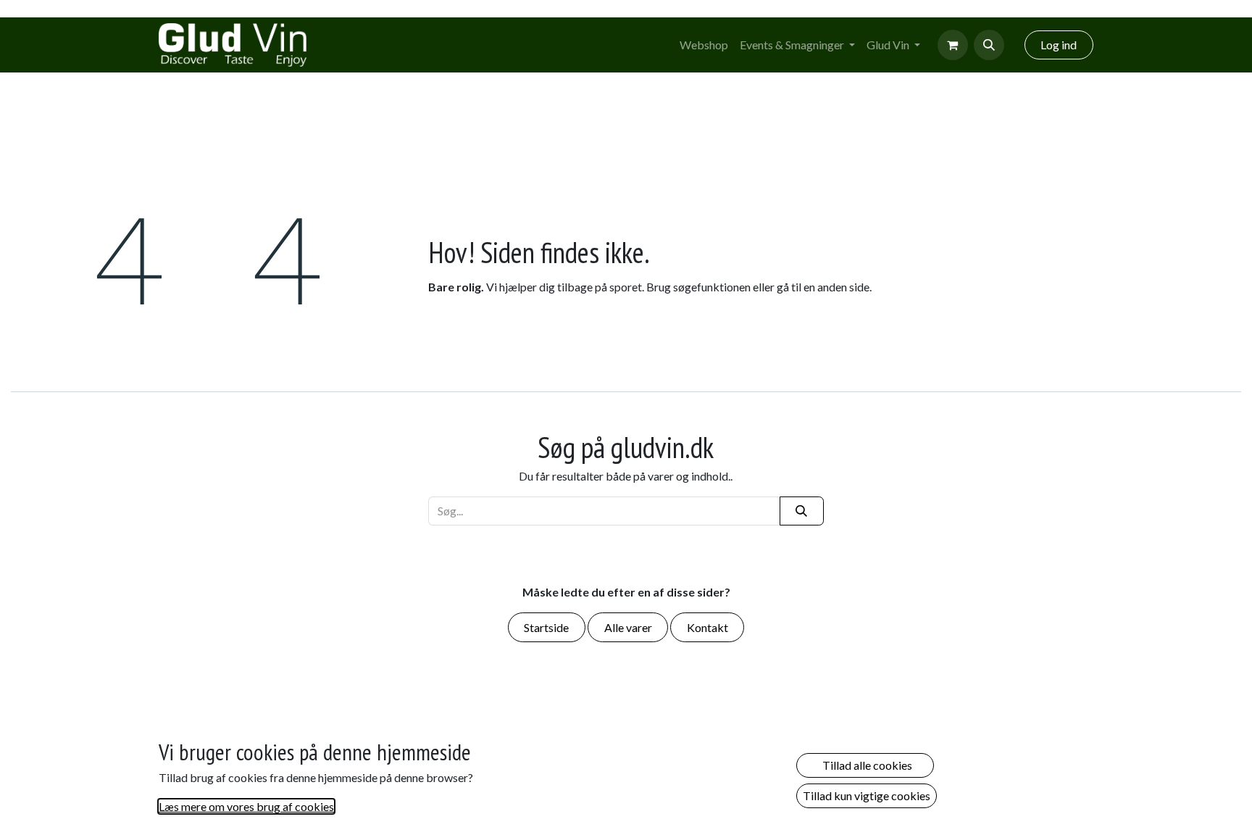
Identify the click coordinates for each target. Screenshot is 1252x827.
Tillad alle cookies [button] (865, 765)
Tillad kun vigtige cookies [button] (866, 795)
